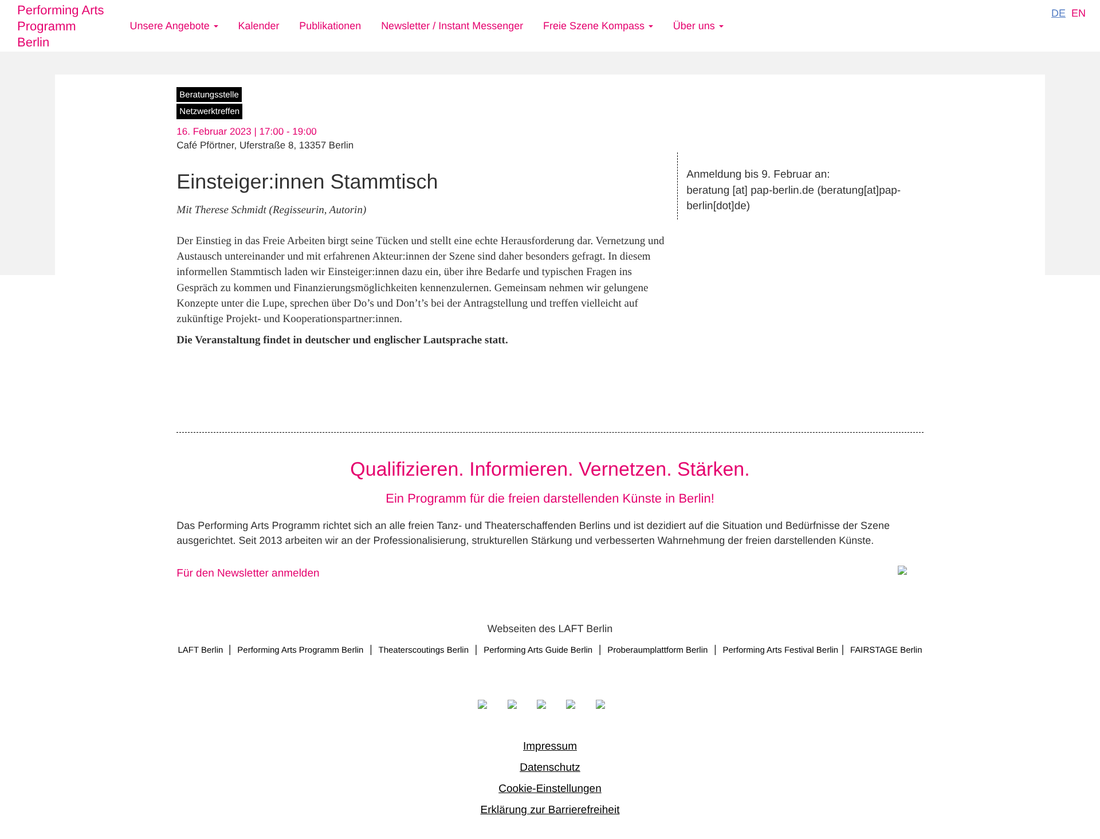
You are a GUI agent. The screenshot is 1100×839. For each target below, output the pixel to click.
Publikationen (330, 26)
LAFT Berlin (201, 650)
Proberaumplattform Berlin (657, 650)
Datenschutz (550, 768)
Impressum (550, 746)
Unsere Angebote (171, 26)
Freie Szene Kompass (595, 26)
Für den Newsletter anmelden (247, 573)
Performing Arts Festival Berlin (780, 650)
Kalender (258, 26)
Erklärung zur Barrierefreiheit (550, 810)
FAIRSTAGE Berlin (886, 650)
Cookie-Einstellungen (550, 789)
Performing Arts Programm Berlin (60, 26)
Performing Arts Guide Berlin (538, 650)
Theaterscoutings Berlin (423, 650)
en (1078, 13)
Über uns (695, 26)
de (1058, 13)
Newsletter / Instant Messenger (452, 26)
